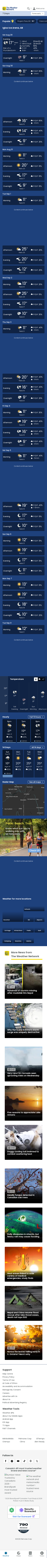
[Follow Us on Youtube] (18, 1461)
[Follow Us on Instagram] (12, 1461)
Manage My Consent (12, 1390)
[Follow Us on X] (37, 1461)
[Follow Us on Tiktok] (24, 1461)
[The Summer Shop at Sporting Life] (39, 938)
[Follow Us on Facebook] (6, 1461)
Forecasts (36, 13)
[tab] (36, 679)
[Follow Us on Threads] (31, 1461)
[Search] (28, 8)
